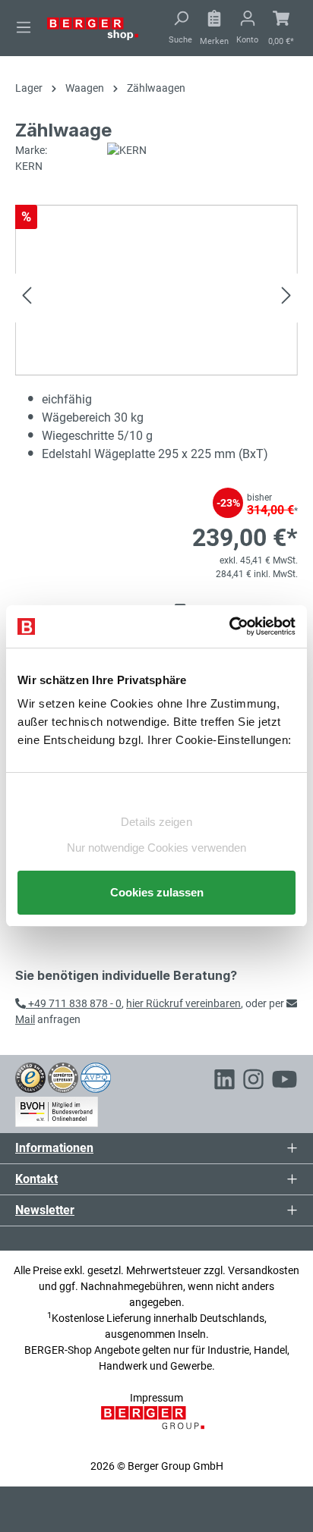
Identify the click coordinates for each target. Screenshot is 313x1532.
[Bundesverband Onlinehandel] (56, 1109)
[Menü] (23, 27)
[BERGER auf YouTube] (284, 1081)
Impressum (156, 1398)
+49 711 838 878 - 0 (74, 1003)
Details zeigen (156, 821)
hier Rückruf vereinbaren (183, 1003)
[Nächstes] (286, 297)
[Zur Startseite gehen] (92, 28)
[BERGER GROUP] (156, 1426)
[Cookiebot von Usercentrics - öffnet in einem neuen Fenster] (229, 626)
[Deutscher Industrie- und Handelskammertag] (96, 1077)
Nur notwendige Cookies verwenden (156, 847)
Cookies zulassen (157, 892)
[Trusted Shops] (30, 1077)
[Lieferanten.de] (63, 1077)
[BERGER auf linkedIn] (224, 1081)
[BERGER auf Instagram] (253, 1081)
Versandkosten (263, 1270)
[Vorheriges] (26, 297)
